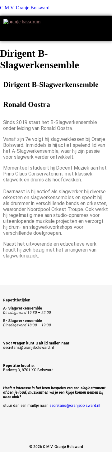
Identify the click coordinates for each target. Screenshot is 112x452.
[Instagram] (56, 432)
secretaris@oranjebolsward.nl (74, 405)
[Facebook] (34, 432)
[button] (56, 34)
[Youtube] (78, 432)
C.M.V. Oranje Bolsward (24, 7)
